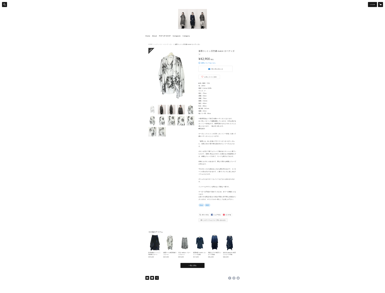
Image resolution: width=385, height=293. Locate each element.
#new (201, 205)
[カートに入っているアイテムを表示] (380, 4)
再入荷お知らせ (217, 69)
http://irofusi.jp (238, 278)
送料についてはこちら (208, 63)
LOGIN (372, 4)
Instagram (177, 36)
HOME (150, 44)
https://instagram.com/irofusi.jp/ (233, 278)
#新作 (207, 205)
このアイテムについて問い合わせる (214, 220)
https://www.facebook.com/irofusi (229, 278)
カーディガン (168, 44)
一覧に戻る (192, 265)
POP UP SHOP (165, 36)
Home (147, 36)
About (154, 36)
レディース (158, 44)
